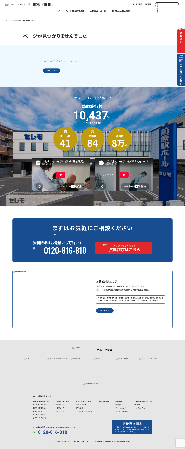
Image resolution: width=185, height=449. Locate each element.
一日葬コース (59, 408)
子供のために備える (39, 418)
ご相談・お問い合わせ (143, 401)
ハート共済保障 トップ (42, 396)
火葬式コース (59, 411)
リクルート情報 (120, 411)
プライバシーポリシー (62, 441)
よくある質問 (137, 4)
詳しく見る (104, 310)
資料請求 (137, 405)
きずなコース (59, 405)
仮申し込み (79, 408)
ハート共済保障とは (75, 10)
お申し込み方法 (81, 405)
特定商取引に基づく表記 (82, 441)
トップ (57, 10)
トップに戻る (51, 70)
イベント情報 (103, 401)
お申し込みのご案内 (121, 10)
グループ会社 (119, 408)
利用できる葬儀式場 (39, 408)
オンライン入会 (139, 408)
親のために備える (39, 415)
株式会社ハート (120, 405)
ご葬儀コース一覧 (98, 10)
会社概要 (148, 4)
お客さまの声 (37, 411)
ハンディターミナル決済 (84, 411)
